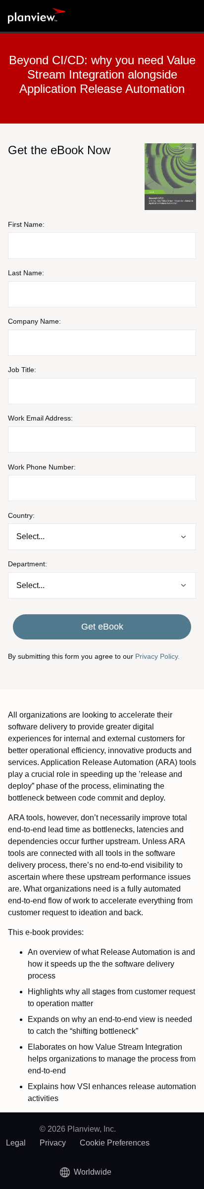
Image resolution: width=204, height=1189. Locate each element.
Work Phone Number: (42, 467)
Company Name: (34, 321)
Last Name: (26, 273)
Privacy (53, 1143)
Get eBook (102, 627)
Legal (16, 1143)
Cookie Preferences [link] (115, 1143)
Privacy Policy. (157, 656)
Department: (27, 564)
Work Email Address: (40, 418)
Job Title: (22, 370)
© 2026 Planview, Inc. (78, 1129)
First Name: (26, 224)
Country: (21, 515)
